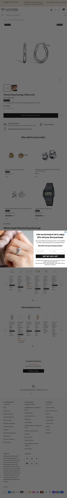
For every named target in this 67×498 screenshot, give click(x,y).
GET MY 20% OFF (50, 256)
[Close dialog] (65, 232)
